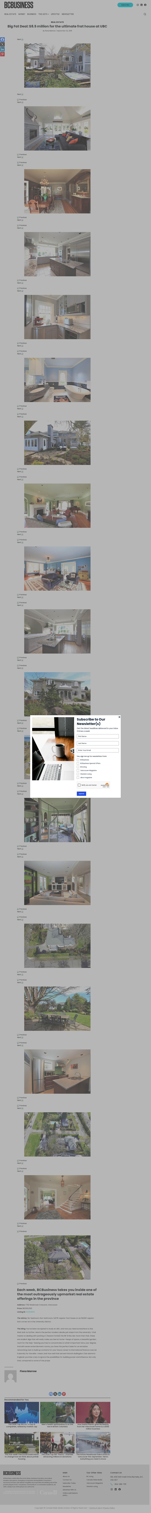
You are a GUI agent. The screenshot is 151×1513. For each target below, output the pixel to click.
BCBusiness (84, 760)
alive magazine (86, 777)
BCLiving (83, 767)
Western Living (86, 774)
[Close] (119, 717)
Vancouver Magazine (88, 770)
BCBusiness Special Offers (90, 763)
